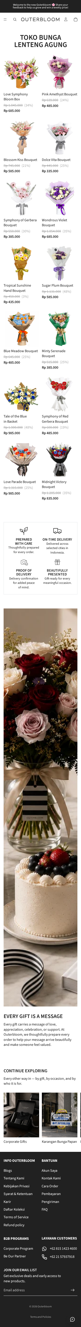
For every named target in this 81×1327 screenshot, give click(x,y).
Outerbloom (45, 1306)
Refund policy (14, 1224)
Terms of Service (16, 1217)
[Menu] (5, 19)
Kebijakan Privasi (16, 1185)
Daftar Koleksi (14, 1209)
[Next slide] (72, 1118)
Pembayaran (51, 1193)
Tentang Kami (14, 1178)
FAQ (45, 1209)
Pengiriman (50, 1201)
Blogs (8, 1170)
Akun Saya (49, 1170)
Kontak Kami (51, 1178)
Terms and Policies (40, 1317)
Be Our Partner (15, 1256)
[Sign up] (72, 1290)
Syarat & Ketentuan (18, 1193)
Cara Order (50, 1185)
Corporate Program (18, 1248)
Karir (7, 1201)
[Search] (15, 19)
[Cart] (76, 19)
